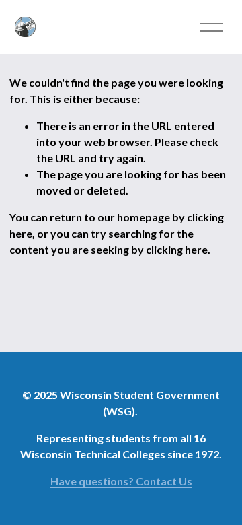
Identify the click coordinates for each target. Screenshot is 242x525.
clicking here (177, 249)
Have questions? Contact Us (121, 481)
